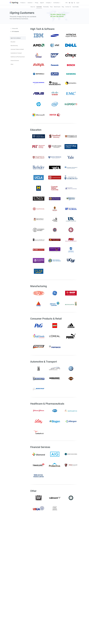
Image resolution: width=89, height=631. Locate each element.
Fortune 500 (15, 28)
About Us (32, 6)
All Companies (15, 31)
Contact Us (68, 6)
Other (12, 64)
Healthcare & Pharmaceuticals (18, 56)
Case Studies (75, 6)
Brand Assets (57, 6)
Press (51, 6)
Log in (77, 2)
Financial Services (15, 60)
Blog (63, 6)
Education (13, 41)
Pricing (36, 2)
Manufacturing (14, 45)
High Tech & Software (16, 38)
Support (42, 2)
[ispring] (14, 3)
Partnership (46, 6)
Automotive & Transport (16, 53)
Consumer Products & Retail (17, 49)
